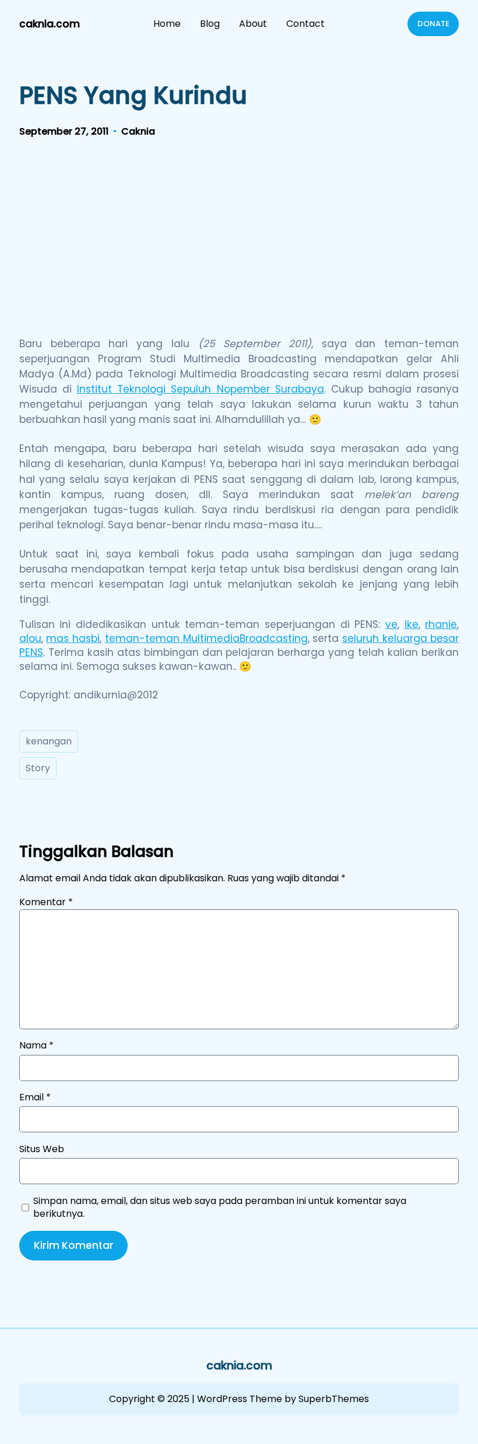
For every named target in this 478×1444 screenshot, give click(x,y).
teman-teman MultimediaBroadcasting (206, 638)
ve (391, 624)
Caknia (138, 131)
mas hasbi (73, 638)
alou (30, 638)
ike (412, 624)
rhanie (441, 624)
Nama (36, 1045)
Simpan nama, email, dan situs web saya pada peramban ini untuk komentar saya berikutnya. (219, 1207)
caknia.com (49, 24)
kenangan (49, 741)
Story (38, 768)
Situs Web (41, 1149)
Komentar (46, 902)
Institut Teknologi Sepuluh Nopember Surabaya (200, 389)
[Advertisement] (239, 240)
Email (35, 1097)
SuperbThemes (333, 1399)
